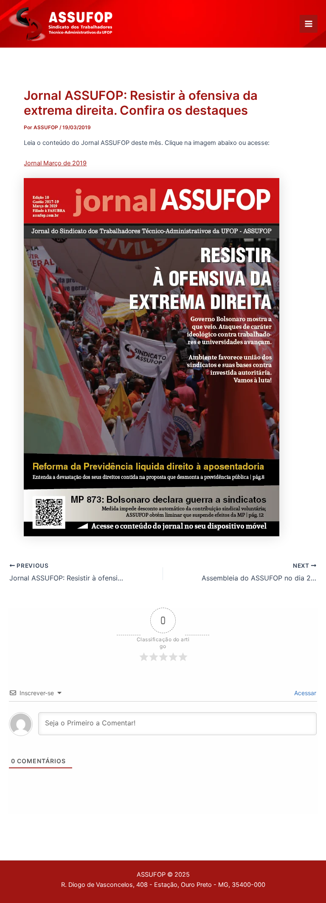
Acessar (304, 692)
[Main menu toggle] (309, 24)
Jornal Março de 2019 (55, 163)
